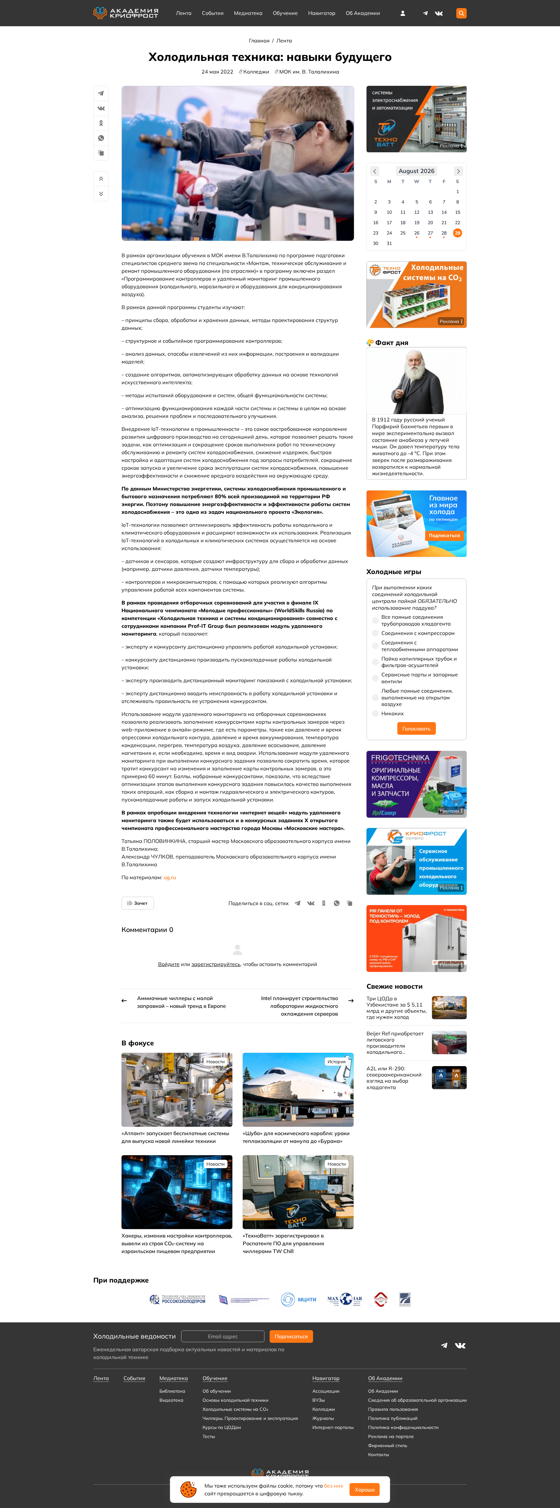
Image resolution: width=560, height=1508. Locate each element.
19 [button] (416, 223)
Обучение (285, 13)
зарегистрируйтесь (216, 964)
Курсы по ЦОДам (222, 1427)
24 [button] (389, 233)
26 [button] (416, 233)
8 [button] (457, 202)
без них (333, 1485)
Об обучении (217, 1391)
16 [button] (375, 223)
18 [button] (402, 223)
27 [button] (430, 233)
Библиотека (172, 1391)
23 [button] (375, 233)
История (337, 1062)
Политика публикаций (392, 1418)
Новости (215, 1062)
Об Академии (383, 1391)
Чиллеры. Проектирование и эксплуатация (250, 1418)
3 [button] (389, 202)
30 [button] (375, 244)
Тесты (209, 1436)
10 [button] (389, 212)
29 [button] (457, 233)
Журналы (323, 1418)
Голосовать (416, 728)
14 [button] (444, 212)
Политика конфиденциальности (403, 1427)
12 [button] (416, 212)
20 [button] (430, 223)
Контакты (378, 1454)
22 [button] (457, 223)
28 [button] (444, 233)
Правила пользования (393, 1409)
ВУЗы (318, 1400)
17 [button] (389, 223)
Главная (260, 40)
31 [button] (389, 244)
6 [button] (430, 202)
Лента (184, 13)
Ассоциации (325, 1391)
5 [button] (416, 202)
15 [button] (457, 212)
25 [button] (402, 233)
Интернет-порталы (333, 1427)
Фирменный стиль (387, 1445)
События (213, 13)
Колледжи (323, 1409)
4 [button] (403, 202)
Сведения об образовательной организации (417, 1400)
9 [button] (375, 212)
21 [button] (444, 223)
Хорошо (365, 1489)
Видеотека (171, 1400)
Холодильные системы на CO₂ (235, 1409)
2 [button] (375, 202)
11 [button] (402, 212)
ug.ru (170, 877)
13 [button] (430, 212)
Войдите (169, 964)
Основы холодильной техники (235, 1400)
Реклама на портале (391, 1436)
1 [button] (457, 192)
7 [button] (444, 202)
